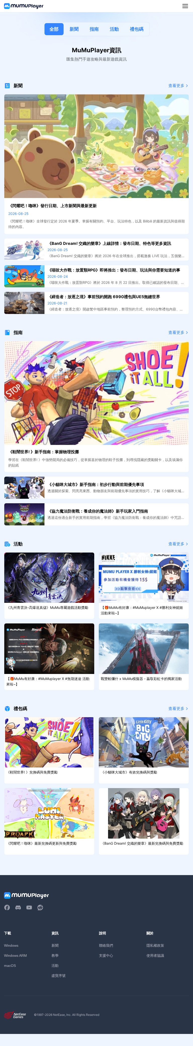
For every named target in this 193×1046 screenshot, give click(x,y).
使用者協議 (155, 955)
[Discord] (18, 907)
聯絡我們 (106, 945)
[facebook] (7, 907)
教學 (55, 955)
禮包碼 (136, 29)
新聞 (74, 29)
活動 (114, 29)
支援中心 (106, 955)
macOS (10, 966)
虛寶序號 (59, 975)
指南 (94, 29)
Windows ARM (15, 955)
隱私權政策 (155, 945)
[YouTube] (29, 907)
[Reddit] (40, 907)
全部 (54, 29)
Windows (11, 945)
